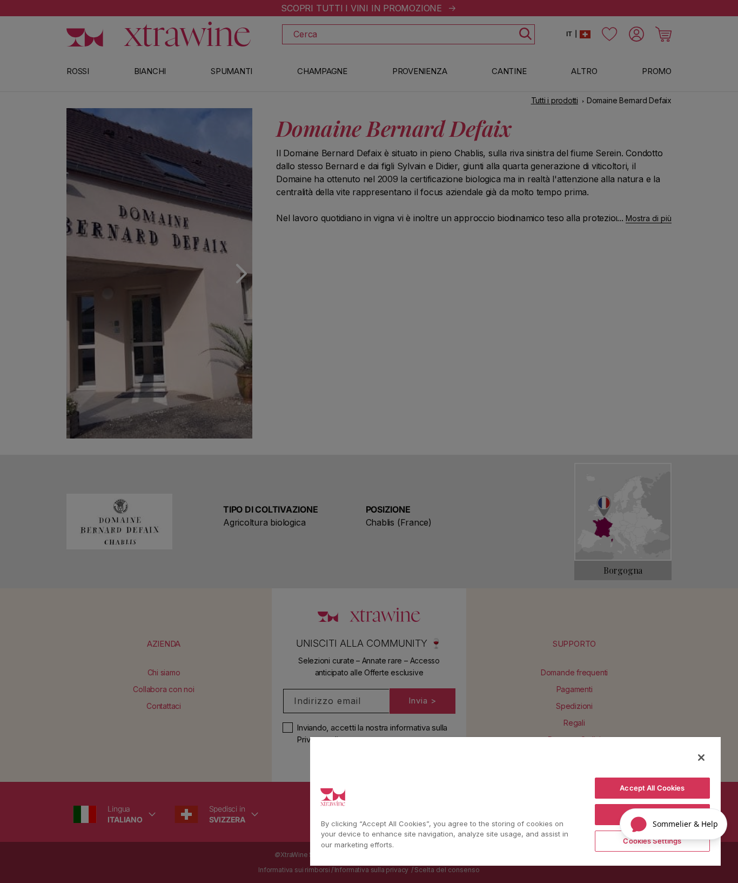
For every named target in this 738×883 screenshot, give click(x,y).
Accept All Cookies (652, 788)
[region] (515, 801)
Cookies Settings (652, 840)
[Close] (701, 757)
